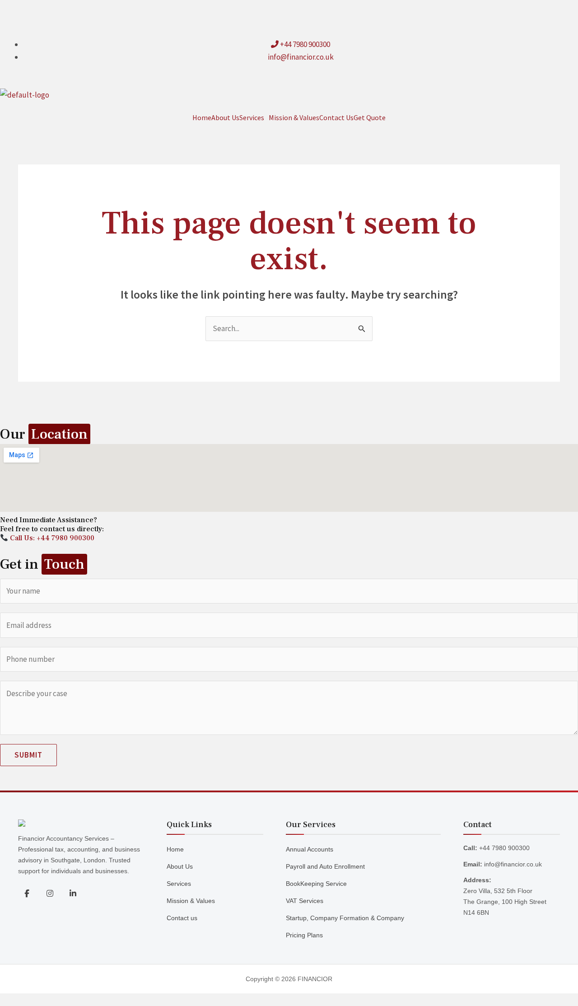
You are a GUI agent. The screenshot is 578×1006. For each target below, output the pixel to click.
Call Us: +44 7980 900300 (51, 538)
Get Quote (370, 117)
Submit (28, 755)
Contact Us (336, 117)
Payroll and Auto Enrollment (325, 866)
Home (201, 117)
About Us (225, 117)
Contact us (182, 918)
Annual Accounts (309, 849)
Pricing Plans (304, 935)
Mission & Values (294, 117)
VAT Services (304, 900)
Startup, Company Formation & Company (345, 918)
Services (251, 117)
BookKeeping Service (316, 883)
